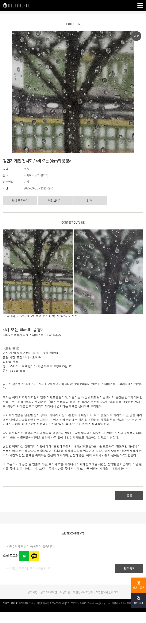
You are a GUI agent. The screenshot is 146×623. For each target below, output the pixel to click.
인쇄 (89, 200)
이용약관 (65, 592)
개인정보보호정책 (83, 592)
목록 (129, 495)
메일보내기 (54, 200)
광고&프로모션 (48, 592)
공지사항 (32, 592)
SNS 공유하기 (20, 200)
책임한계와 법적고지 (107, 592)
